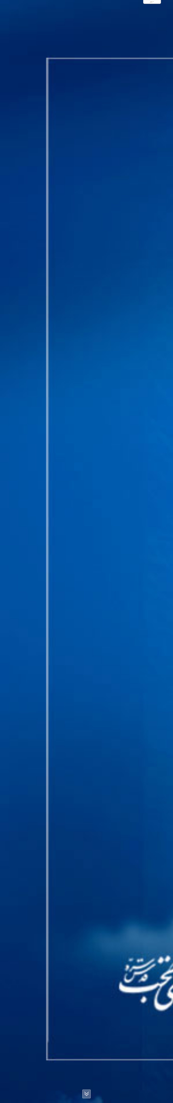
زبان (151, 1)
